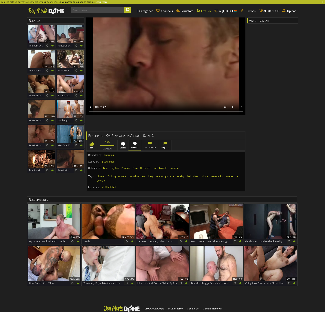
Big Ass (115, 168)
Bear (105, 168)
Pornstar (174, 168)
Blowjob (126, 168)
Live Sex (205, 11)
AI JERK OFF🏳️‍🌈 (227, 11)
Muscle (163, 168)
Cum (135, 168)
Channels (166, 11)
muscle (122, 176)
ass (144, 176)
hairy (150, 176)
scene (159, 176)
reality (180, 176)
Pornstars (186, 11)
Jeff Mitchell (109, 187)
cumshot (134, 176)
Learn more (101, 1)
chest (196, 176)
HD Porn (250, 11)
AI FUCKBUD (271, 11)
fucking (112, 176)
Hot (155, 168)
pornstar (170, 176)
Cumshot (145, 168)
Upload (291, 11)
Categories (146, 11)
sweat (229, 176)
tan (237, 176)
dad (189, 176)
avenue (101, 180)
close (205, 176)
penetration (217, 176)
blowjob (101, 176)
